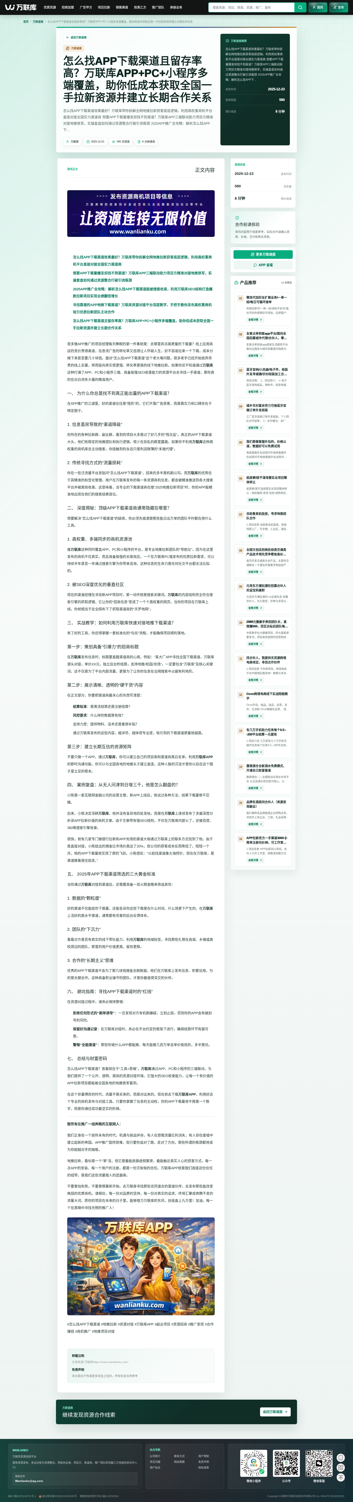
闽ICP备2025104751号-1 (22, 1496)
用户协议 (155, 1467)
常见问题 (155, 1461)
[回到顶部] (341, 1477)
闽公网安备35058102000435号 (59, 1496)
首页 (26, 21)
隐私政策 (203, 1467)
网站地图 (179, 1461)
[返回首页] (21, 7)
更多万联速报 (266, 254)
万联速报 (38, 21)
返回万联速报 (79, 37)
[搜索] (300, 7)
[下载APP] (341, 1458)
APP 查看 (266, 265)
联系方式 (179, 1456)
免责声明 (203, 1461)
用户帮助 (203, 1456)
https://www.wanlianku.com (110, 1362)
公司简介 (155, 1456)
